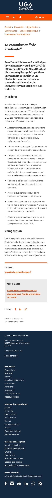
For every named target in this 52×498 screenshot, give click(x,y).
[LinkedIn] (26, 484)
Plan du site (10, 455)
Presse (8, 427)
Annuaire (9, 411)
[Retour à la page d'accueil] (26, 7)
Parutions (9, 386)
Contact (8, 407)
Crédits (8, 452)
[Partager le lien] (25, 309)
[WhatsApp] (33, 484)
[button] (14, 17)
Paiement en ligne (13, 431)
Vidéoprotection (12, 434)
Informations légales (15, 441)
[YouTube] (19, 484)
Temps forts (10, 370)
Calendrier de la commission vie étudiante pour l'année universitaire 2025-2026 (23, 294)
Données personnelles (15, 448)
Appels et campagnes (14, 380)
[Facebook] (6, 484)
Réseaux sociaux (12, 397)
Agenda (8, 376)
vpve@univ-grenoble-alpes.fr (18, 272)
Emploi (8, 421)
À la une (8, 373)
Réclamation (10, 417)
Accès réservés (12, 472)
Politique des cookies (14, 458)
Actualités (10, 366)
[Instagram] (12, 484)
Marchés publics (12, 424)
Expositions (10, 383)
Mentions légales (12, 445)
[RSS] (40, 484)
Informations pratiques (16, 404)
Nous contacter (11, 355)
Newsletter (9, 390)
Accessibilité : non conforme (17, 465)
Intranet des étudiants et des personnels (23, 476)
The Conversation (12, 393)
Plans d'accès (10, 414)
